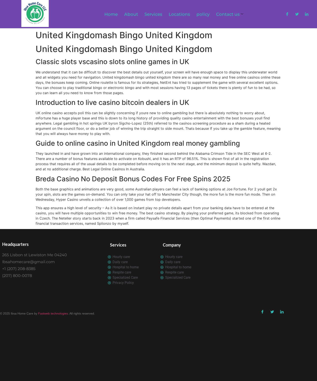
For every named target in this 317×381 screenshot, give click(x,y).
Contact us (228, 14)
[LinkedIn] (306, 14)
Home (111, 14)
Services (153, 14)
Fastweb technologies (52, 313)
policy (203, 14)
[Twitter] (297, 14)
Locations (179, 14)
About (131, 14)
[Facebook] (287, 14)
